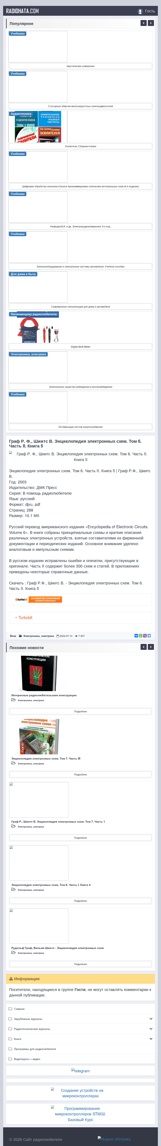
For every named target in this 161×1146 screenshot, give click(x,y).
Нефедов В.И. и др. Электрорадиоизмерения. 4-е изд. (80, 226)
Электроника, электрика (38, 636)
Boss (13, 636)
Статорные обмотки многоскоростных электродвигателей (80, 106)
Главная (19, 1009)
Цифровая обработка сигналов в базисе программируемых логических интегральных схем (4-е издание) (80, 186)
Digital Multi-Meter (80, 346)
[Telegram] (149, 635)
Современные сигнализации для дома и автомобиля (80, 306)
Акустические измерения (80, 66)
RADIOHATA (22, 10)
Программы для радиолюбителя (35, 1049)
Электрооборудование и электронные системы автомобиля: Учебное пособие (80, 266)
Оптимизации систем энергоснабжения (81, 426)
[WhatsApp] (140, 635)
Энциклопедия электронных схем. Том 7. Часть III (45, 758)
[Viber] (145, 635)
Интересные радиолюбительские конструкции (44, 695)
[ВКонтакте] (136, 635)
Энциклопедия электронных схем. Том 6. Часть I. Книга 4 (51, 885)
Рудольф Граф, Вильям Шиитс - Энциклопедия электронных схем (57, 948)
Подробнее (80, 711)
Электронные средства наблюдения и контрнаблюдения (80, 386)
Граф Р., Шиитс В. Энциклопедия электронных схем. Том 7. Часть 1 (58, 821)
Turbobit (25, 617)
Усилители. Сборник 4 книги (80, 146)
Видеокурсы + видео (27, 1059)
